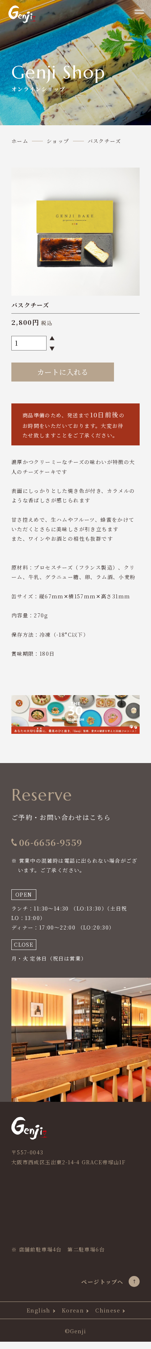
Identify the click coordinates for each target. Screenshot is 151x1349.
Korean (73, 1310)
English (39, 1310)
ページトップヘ (102, 1281)
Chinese (107, 1310)
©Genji (75, 1331)
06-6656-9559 (50, 842)
